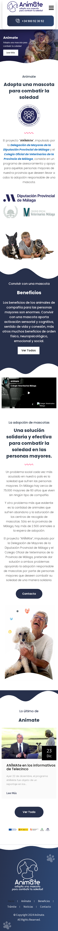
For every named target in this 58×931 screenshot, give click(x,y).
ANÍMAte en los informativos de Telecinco (30, 767)
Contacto (45, 907)
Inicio (11, 901)
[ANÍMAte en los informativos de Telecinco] (29, 758)
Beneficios (44, 901)
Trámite (11, 907)
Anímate (26, 901)
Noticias (28, 907)
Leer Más (11, 793)
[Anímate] (25, 6)
